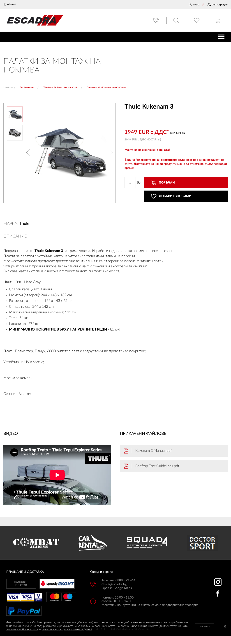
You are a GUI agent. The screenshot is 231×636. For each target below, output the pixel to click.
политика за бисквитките (22, 629)
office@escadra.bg (114, 584)
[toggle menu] (221, 36)
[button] (28, 153)
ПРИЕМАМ (204, 626)
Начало (8, 87)
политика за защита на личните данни (67, 629)
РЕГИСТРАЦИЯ (220, 4)
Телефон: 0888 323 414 (118, 580)
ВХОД (196, 4)
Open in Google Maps (117, 588)
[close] (225, 627)
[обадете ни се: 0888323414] (156, 20)
